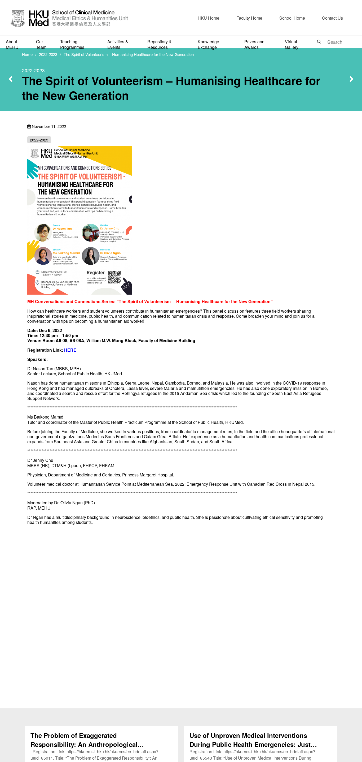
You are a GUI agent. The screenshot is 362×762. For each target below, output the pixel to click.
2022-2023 (48, 54)
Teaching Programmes (72, 44)
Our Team (41, 44)
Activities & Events (117, 44)
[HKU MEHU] (69, 18)
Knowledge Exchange (208, 44)
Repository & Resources (159, 44)
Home (27, 54)
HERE (70, 350)
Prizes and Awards (254, 44)
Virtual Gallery (291, 44)
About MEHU (12, 44)
